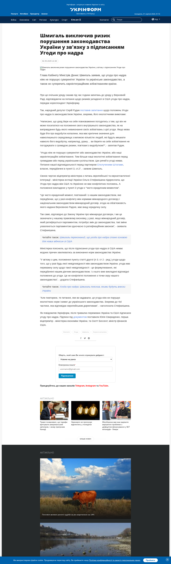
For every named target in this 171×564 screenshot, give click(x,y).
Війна (13, 20)
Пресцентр (34, 14)
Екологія (66, 332)
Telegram (80, 386)
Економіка (24, 20)
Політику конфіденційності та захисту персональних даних (114, 560)
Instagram (91, 386)
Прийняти (150, 560)
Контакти (104, 20)
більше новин (85, 439)
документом (80, 317)
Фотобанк (24, 14)
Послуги (14, 14)
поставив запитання (91, 110)
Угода (76, 332)
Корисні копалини (100, 332)
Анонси (44, 14)
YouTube (103, 386)
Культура (54, 20)
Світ (34, 20)
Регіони (43, 20)
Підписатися (67, 376)
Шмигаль (85, 332)
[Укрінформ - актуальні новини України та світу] (85, 9)
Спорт (65, 20)
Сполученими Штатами (110, 164)
